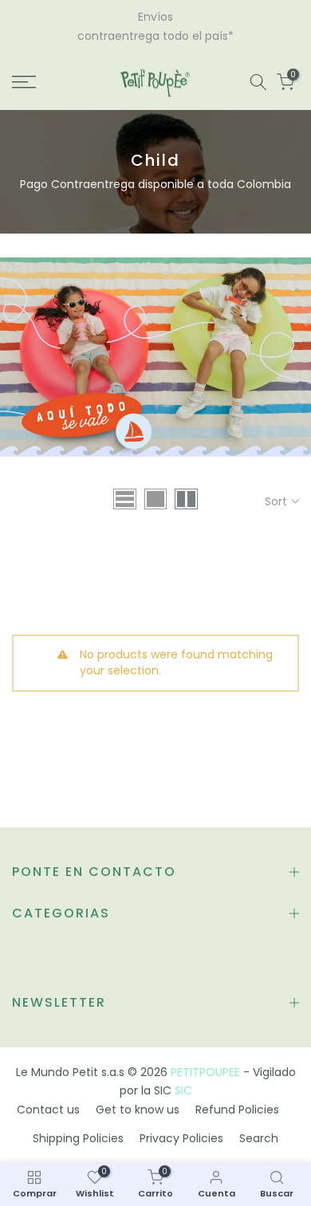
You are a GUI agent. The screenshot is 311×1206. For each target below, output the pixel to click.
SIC (183, 1090)
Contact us (48, 1110)
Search (258, 1138)
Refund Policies (237, 1110)
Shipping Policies (78, 1138)
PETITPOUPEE (205, 1072)
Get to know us (137, 1110)
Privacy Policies (181, 1138)
